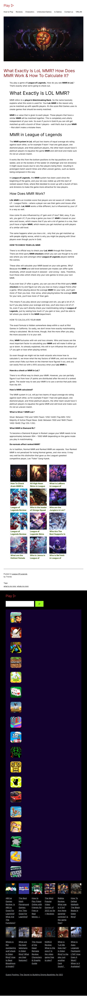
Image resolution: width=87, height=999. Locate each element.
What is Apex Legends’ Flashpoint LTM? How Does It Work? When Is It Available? (75, 954)
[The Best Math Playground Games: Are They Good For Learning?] (24, 889)
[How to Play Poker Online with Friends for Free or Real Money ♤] (37, 889)
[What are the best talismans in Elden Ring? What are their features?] (24, 932)
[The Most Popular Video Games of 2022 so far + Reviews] (50, 889)
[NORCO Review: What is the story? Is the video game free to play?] (50, 932)
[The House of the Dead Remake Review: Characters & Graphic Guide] (37, 932)
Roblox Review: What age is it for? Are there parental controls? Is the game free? (63, 910)
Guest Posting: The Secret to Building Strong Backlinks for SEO (34, 975)
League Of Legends (19, 574)
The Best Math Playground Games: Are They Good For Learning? (24, 907)
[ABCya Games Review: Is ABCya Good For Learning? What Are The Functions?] (11, 889)
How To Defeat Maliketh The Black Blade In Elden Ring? (75, 907)
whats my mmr (23, 586)
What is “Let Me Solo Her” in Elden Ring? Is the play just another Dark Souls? (63, 954)
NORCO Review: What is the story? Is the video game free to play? (50, 951)
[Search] (39, 604)
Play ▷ (9, 5)
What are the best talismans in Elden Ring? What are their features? (24, 951)
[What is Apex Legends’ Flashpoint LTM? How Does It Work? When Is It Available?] (76, 932)
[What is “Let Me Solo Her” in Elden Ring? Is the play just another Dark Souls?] (63, 932)
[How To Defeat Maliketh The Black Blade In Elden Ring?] (76, 889)
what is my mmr (10, 586)
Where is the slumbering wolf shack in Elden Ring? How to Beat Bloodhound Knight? (11, 954)
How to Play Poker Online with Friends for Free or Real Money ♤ (37, 907)
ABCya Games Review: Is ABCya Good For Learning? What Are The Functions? (10, 910)
